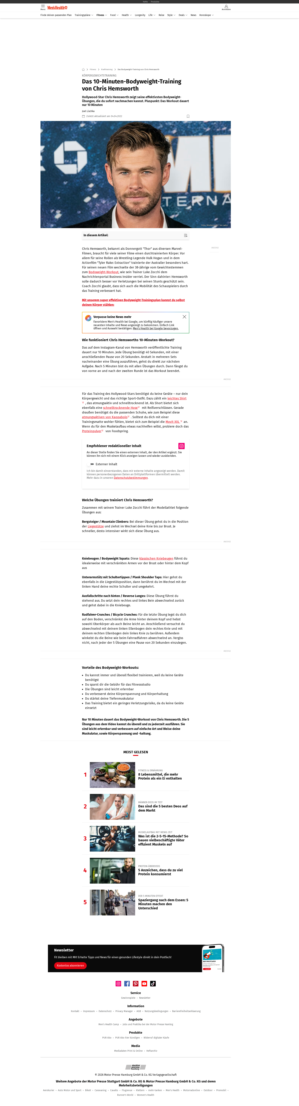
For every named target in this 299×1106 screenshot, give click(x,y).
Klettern (140, 1090)
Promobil (221, 1090)
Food (113, 15)
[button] (135, 174)
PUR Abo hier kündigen (127, 1037)
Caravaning (100, 1090)
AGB (139, 1011)
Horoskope (205, 15)
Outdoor (208, 1090)
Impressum (89, 1011)
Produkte (155, 2)
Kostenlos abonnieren (70, 965)
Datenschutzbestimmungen (131, 477)
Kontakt (75, 1011)
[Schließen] (184, 316)
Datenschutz (105, 1011)
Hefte (145, 2)
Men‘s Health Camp (108, 1024)
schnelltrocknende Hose (120, 408)
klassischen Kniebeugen (156, 558)
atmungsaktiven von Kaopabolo (105, 417)
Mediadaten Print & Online (128, 1050)
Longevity (140, 15)
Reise (161, 15)
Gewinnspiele (128, 997)
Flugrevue (127, 1090)
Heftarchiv (151, 1050)
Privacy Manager (124, 1011)
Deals (181, 15)
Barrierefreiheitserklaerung (186, 1011)
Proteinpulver (91, 431)
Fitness (100, 15)
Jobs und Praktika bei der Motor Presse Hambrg (148, 1024)
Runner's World (125, 1095)
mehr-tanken (155, 1090)
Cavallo (114, 1090)
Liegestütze (96, 526)
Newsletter (144, 997)
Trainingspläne (82, 15)
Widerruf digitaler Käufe (156, 1037)
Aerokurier (48, 1090)
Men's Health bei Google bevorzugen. (156, 328)
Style (170, 15)
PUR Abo (106, 1037)
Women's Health (145, 1095)
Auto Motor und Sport (69, 1090)
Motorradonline (191, 1090)
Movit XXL (173, 422)
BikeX (88, 1090)
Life (150, 15)
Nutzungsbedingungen (156, 1011)
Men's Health (172, 1090)
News (193, 15)
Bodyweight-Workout (104, 272)
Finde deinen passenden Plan (56, 15)
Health (125, 15)
